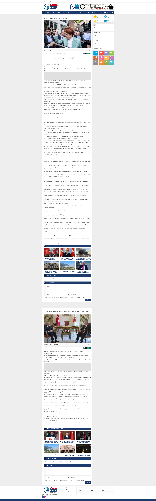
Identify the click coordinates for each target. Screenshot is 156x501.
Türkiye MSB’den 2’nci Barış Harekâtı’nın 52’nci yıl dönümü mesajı (51, 272)
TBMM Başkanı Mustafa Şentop (68, 426)
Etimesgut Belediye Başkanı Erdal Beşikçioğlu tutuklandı (83, 442)
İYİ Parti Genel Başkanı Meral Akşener (59, 243)
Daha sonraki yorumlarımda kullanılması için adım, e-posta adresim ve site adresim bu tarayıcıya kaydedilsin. (65, 297)
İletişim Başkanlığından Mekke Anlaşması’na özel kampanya (83, 455)
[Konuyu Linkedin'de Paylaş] (90, 53)
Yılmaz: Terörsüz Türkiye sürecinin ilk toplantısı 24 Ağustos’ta (67, 442)
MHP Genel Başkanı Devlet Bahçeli (54, 426)
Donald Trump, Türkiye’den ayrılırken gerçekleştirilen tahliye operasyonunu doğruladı (83, 272)
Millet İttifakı (69, 243)
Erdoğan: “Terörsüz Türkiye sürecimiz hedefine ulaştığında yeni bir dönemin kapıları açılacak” (51, 442)
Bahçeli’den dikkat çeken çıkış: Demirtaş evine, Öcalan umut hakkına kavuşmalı (67, 259)
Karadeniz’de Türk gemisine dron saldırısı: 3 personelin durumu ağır (83, 259)
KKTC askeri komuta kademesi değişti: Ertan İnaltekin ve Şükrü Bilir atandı (67, 455)
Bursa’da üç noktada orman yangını (67, 271)
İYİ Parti (49, 243)
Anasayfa (45, 309)
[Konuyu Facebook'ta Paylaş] (84, 53)
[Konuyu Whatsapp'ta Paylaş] (88, 53)
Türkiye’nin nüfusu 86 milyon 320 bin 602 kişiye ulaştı (51, 259)
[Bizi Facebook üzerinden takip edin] (43, 497)
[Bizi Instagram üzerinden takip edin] (45, 497)
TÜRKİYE (46, 50)
